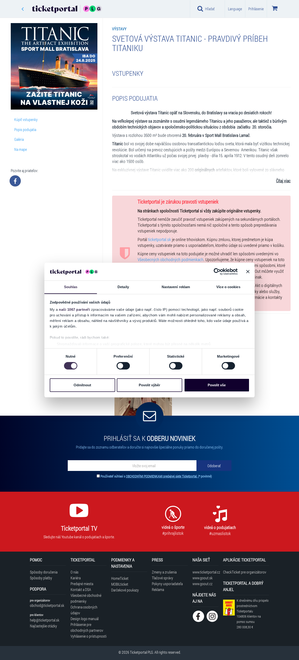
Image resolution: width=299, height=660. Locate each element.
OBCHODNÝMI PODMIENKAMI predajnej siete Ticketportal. (162, 476)
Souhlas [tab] (71, 287)
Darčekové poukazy (125, 589)
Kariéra (76, 577)
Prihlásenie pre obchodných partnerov (87, 627)
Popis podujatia (25, 129)
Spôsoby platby (41, 577)
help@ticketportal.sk (44, 620)
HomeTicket (119, 578)
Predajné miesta (82, 583)
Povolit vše (217, 385)
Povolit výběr (149, 385)
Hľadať (210, 8)
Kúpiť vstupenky (26, 119)
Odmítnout (82, 385)
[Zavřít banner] (247, 271)
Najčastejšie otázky (43, 625)
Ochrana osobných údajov (84, 610)
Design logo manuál (85, 618)
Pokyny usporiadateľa (167, 583)
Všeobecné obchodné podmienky (86, 598)
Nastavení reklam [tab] (176, 287)
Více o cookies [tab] (228, 287)
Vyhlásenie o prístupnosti (89, 636)
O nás (74, 572)
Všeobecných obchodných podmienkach (170, 259)
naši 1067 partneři (74, 309)
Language (235, 8)
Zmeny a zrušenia (164, 572)
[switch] (123, 366)
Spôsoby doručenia (43, 572)
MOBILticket (119, 584)
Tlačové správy (162, 577)
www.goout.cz (202, 583)
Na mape (20, 149)
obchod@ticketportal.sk (47, 605)
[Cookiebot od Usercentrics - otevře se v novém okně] (217, 271)
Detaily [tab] (123, 287)
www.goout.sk (202, 577)
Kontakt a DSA (81, 589)
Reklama (158, 589)
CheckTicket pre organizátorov (244, 572)
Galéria (19, 139)
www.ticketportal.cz (205, 572)
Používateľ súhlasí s (156, 476)
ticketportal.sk (159, 239)
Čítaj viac (283, 180)
